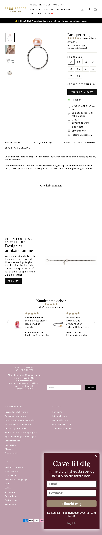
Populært (59, 4)
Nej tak (71, 523)
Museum (9, 449)
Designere (10, 492)
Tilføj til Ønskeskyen (82, 135)
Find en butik (11, 453)
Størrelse (74, 57)
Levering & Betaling (17, 147)
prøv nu (13, 281)
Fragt (84, 45)
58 (93, 68)
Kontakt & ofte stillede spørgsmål (21, 432)
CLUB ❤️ (49, 13)
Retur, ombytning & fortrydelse (20, 420)
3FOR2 (33, 4)
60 (78, 76)
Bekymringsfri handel (15, 428)
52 (78, 61)
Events (8, 487)
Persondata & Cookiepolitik (18, 424)
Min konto (57, 412)
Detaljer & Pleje (42, 142)
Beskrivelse (12, 142)
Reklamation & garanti (15, 416)
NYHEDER (45, 4)
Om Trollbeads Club (61, 424)
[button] (73, 38)
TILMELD (91, 387)
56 (78, 68)
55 (71, 68)
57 (85, 68)
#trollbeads (10, 504)
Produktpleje (11, 445)
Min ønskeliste (59, 416)
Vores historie (12, 471)
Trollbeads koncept (14, 467)
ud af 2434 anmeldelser (51, 307)
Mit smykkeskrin (60, 420)
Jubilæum (36, 13)
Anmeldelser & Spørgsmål (80, 142)
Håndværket (11, 475)
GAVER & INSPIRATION (56, 9)
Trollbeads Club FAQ (62, 428)
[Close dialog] (96, 456)
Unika (7, 483)
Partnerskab (11, 500)
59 (71, 76)
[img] (51, 304)
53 (85, 61)
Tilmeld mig (71, 503)
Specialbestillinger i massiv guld (20, 436)
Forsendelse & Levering (16, 412)
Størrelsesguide (12, 440)
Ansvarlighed (11, 496)
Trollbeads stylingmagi (16, 479)
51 (71, 61)
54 (93, 61)
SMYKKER (35, 9)
